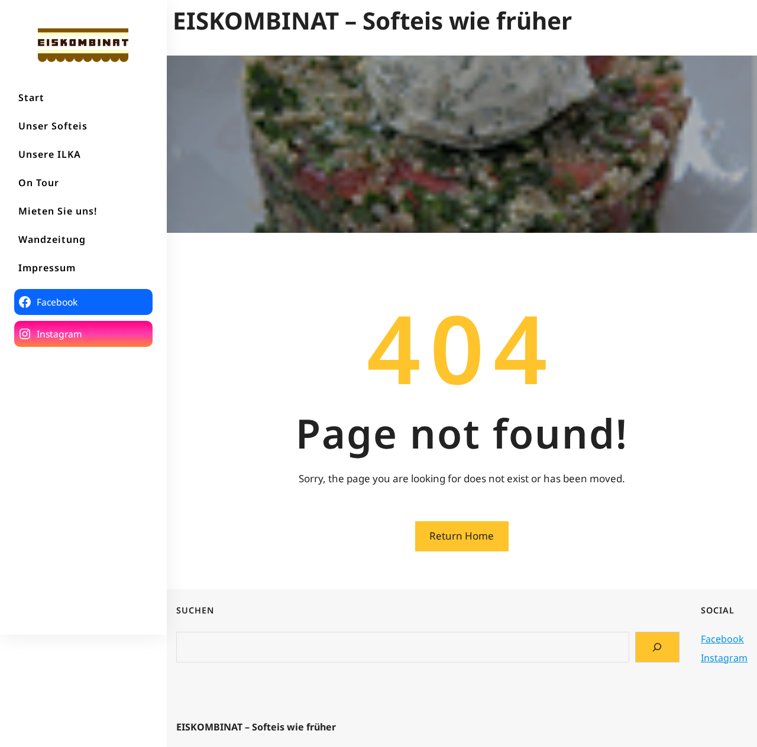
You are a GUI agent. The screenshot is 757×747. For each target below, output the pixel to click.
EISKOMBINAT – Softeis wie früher (372, 20)
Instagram (724, 657)
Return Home (461, 536)
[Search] (657, 647)
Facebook (722, 638)
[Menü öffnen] (743, 21)
